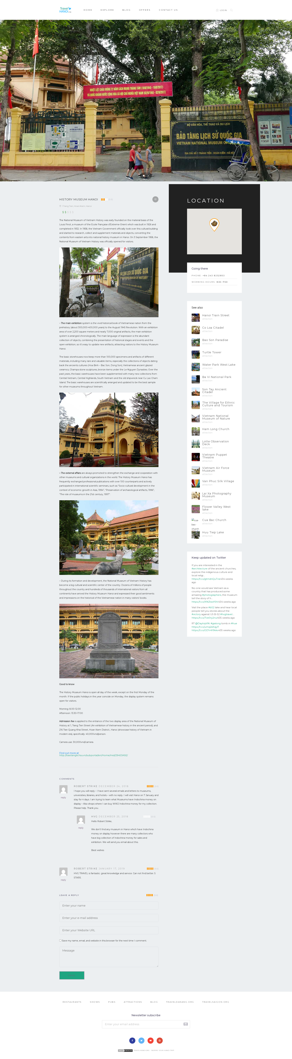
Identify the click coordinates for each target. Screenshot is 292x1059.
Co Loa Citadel (213, 327)
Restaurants (72, 1002)
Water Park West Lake (219, 364)
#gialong (216, 623)
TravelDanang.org (180, 1002)
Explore (107, 10)
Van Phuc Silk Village (218, 481)
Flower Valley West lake (216, 508)
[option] (146, 100)
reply (63, 797)
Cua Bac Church (214, 520)
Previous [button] (5, 102)
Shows (95, 1002)
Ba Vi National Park (216, 377)
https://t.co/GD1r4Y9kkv (205, 630)
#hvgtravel (226, 614)
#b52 (211, 607)
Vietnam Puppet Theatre (214, 456)
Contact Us (168, 10)
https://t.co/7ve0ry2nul (204, 617)
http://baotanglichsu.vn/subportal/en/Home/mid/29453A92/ (93, 755)
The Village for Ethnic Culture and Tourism (218, 404)
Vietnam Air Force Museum (215, 469)
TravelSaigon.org (215, 1002)
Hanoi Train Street (215, 315)
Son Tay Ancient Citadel (214, 391)
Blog (126, 10)
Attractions (133, 1002)
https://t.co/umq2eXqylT (205, 626)
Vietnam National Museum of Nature (216, 417)
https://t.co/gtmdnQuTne (206, 578)
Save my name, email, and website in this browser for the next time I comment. (104, 940)
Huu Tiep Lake (213, 532)
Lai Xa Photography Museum (216, 495)
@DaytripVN (202, 623)
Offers (145, 10)
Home (88, 10)
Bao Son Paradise (215, 340)
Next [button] (287, 102)
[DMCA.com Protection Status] (125, 1050)
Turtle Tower (211, 352)
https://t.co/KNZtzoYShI (205, 601)
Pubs (112, 1002)
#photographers (211, 594)
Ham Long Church (215, 429)
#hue (234, 623)
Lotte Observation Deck (215, 443)
